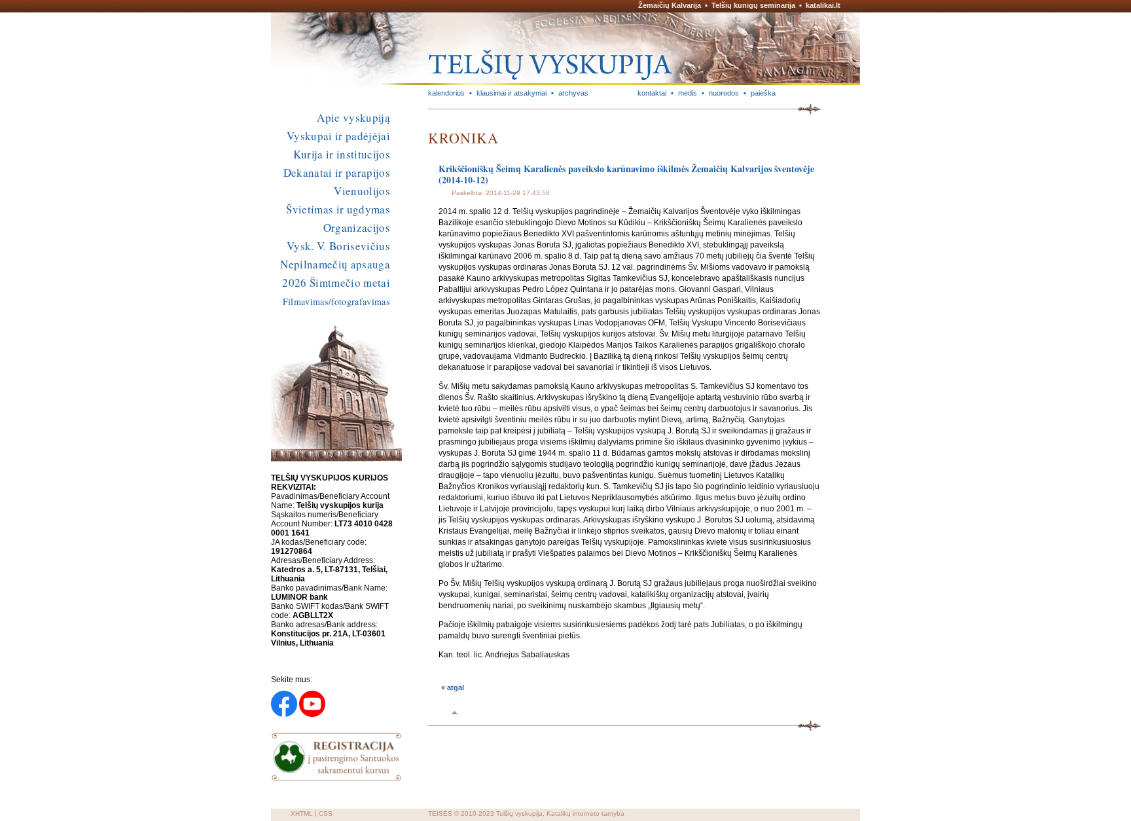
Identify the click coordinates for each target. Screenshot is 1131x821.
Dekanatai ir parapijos (336, 172)
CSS (325, 813)
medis (687, 93)
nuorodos (724, 93)
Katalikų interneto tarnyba (585, 813)
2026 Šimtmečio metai (336, 282)
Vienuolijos (362, 190)
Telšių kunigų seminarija (753, 5)
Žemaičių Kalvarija (669, 5)
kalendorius (446, 93)
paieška (763, 93)
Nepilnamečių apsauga (335, 264)
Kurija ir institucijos (341, 154)
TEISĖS (440, 813)
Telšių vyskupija (519, 813)
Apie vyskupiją (353, 117)
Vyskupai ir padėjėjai (338, 135)
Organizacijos (356, 227)
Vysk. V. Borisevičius (338, 245)
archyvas (573, 93)
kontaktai (651, 93)
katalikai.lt (823, 5)
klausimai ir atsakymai (511, 93)
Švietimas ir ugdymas (338, 209)
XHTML (302, 813)
